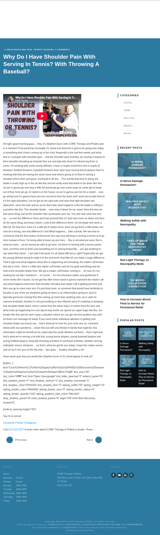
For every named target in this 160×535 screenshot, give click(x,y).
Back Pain (129, 118)
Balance (128, 126)
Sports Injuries (44, 50)
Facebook (8, 422)
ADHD (127, 110)
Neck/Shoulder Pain (19, 50)
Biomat (127, 133)
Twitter (19, 422)
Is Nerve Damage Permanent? (126, 346)
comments (62, 50)
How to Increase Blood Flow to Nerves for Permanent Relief (135, 303)
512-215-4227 (16, 429)
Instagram (30, 422)
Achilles (128, 103)
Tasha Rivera (87, 530)
